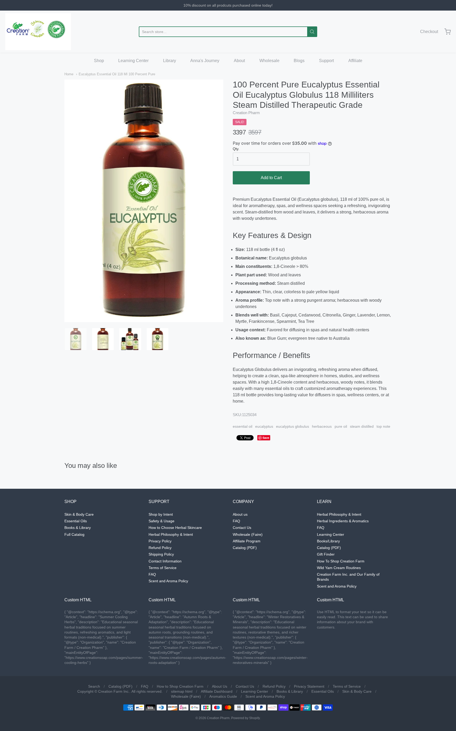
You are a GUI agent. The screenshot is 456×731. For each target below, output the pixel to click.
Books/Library (328, 541)
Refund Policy (160, 548)
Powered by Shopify (245, 718)
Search (94, 686)
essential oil (242, 426)
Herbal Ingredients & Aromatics (343, 521)
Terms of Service (163, 568)
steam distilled (362, 426)
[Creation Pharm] (38, 31)
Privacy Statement (309, 686)
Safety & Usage (161, 521)
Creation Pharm (246, 112)
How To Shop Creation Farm (340, 561)
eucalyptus (264, 426)
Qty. (236, 149)
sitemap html (181, 691)
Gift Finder (326, 554)
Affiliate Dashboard (216, 691)
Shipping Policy (161, 554)
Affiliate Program (246, 541)
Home (68, 74)
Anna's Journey (204, 60)
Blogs (299, 60)
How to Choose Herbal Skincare (175, 527)
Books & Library (77, 527)
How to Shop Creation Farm (180, 686)
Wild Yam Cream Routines (339, 568)
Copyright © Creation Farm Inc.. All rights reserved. (120, 691)
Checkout (429, 31)
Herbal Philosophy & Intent (171, 534)
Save (266, 438)
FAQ (152, 574)
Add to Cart (271, 177)
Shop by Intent (161, 514)
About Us (219, 686)
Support (326, 60)
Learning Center (133, 60)
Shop (99, 60)
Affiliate (355, 60)
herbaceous (322, 426)
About (239, 60)
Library (169, 60)
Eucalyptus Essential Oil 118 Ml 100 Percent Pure (117, 74)
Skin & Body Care (79, 514)
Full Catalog (74, 534)
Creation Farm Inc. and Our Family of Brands (348, 576)
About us (240, 514)
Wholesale (269, 60)
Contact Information (165, 561)
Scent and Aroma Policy (168, 581)
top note (383, 426)
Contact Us (242, 527)
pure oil (341, 426)
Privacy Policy (160, 541)
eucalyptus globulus (292, 426)
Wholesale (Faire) (248, 534)
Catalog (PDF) (245, 548)
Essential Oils (75, 521)
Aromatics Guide (223, 696)
